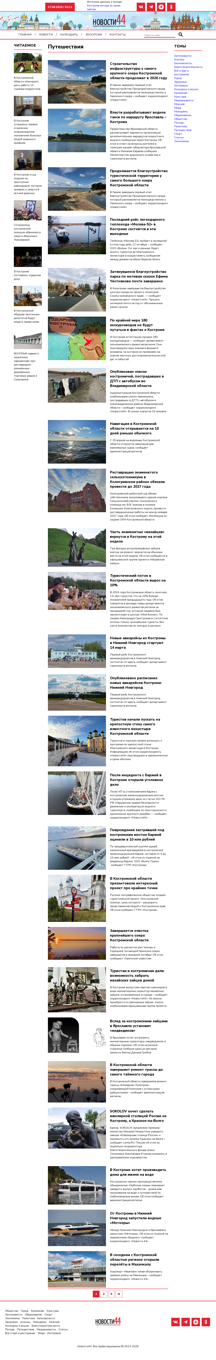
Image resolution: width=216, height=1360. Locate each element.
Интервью (181, 85)
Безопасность (183, 63)
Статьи (178, 137)
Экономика (181, 141)
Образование (182, 115)
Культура (180, 97)
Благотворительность (188, 67)
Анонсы (179, 59)
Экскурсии (93, 34)
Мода (177, 108)
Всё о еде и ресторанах (181, 72)
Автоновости (182, 56)
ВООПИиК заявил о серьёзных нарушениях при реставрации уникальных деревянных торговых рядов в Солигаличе (26, 366)
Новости (46, 34)
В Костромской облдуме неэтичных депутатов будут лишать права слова (27, 316)
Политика (180, 126)
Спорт (178, 134)
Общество (180, 119)
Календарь (69, 34)
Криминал (180, 93)
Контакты (118, 34)
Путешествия (182, 130)
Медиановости (183, 100)
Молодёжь (181, 111)
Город (178, 78)
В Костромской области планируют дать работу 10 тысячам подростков (27, 83)
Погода (178, 123)
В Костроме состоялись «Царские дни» (27, 275)
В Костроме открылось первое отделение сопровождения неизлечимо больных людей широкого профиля (27, 132)
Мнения (179, 104)
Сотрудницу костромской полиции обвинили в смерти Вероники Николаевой (27, 232)
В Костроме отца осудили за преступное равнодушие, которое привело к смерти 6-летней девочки (28, 184)
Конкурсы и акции (186, 89)
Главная (24, 34)
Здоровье (180, 82)
